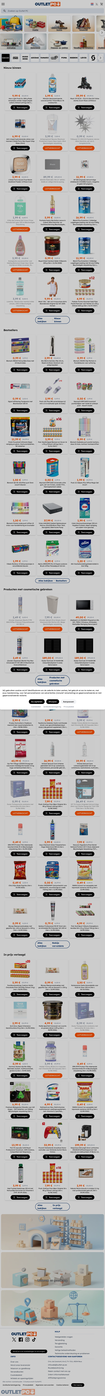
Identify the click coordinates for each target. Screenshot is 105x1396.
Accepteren (36, 701)
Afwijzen (53, 701)
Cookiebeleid (36, 707)
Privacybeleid (69, 707)
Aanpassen (68, 701)
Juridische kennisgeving (52, 707)
